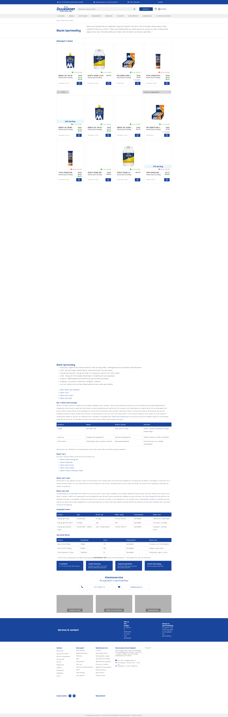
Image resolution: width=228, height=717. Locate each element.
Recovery (120, 16)
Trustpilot (160, 2)
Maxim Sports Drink (67, 465)
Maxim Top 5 (64, 392)
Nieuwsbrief (80, 661)
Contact (98, 650)
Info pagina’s (80, 675)
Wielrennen (60, 670)
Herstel (59, 662)
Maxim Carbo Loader (67, 468)
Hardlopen (60, 673)
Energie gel (60, 659)
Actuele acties (100, 675)
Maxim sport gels (66, 398)
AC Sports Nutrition (163, 16)
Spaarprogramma (81, 653)
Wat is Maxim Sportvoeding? (70, 390)
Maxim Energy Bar (66, 462)
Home (58, 20)
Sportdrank (83, 16)
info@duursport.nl (130, 660)
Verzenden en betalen (103, 658)
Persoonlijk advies (101, 653)
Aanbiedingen (147, 16)
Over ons (79, 664)
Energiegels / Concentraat (64, 83)
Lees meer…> (148, 32)
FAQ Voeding (80, 672)
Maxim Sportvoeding (65, 77)
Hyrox (58, 676)
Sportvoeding (80, 650)
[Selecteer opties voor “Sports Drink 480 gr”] (108, 179)
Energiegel (109, 16)
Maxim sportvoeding (118, 416)
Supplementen (133, 16)
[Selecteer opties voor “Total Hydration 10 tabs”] (167, 83)
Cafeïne (59, 667)
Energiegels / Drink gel (64, 135)
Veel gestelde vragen (103, 656)
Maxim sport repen (66, 395)
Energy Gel (152, 496)
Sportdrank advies (63, 653)
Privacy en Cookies (102, 664)
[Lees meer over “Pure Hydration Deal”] (167, 179)
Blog (77, 658)
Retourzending (100, 670)
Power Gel (127, 502)
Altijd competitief (134, 2)
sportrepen (74, 493)
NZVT (78, 670)
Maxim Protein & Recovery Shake (71, 470)
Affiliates (79, 656)
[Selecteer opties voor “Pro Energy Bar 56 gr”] (137, 83)
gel (67, 502)
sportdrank (144, 499)
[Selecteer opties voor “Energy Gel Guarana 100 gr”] (137, 135)
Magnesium (60, 665)
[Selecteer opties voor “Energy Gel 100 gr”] (79, 83)
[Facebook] (69, 695)
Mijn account (100, 672)
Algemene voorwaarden (103, 667)
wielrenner (95, 405)
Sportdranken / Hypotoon (93, 83)
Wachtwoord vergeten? (103, 661)
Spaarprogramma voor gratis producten (106, 2)
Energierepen (96, 16)
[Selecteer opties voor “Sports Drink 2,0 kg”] (108, 83)
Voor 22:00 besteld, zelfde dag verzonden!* (71, 2)
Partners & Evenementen (84, 667)
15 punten (137, 79)
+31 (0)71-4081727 (131, 666)
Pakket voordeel (150, 179)
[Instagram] (74, 695)
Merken (71, 16)
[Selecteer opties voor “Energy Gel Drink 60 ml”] (79, 135)
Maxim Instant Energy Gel (69, 459)
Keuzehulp (60, 651)
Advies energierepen (63, 656)
